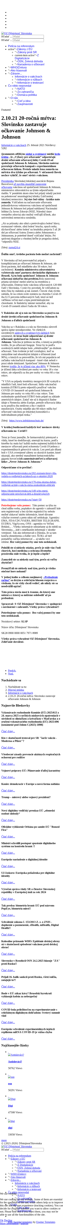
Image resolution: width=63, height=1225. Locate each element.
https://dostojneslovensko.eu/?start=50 (21, 499)
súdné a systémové (36, 154)
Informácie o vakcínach (28, 76)
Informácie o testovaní (30, 82)
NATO (21, 88)
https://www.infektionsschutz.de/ (26, 420)
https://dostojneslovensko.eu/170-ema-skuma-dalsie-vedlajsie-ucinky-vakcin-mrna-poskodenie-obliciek (28, 483)
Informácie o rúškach (29, 79)
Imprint (24, 1223)
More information (9, 1223)
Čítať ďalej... (8, 731)
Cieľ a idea (24, 101)
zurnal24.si (14, 247)
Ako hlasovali (19, 70)
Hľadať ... (6, 36)
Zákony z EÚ (24, 49)
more (4, 1140)
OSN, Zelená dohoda (30, 61)
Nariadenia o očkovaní (30, 64)
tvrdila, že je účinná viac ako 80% (28, 366)
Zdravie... (16, 73)
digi (10, 1127)
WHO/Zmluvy (19, 67)
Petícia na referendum (21, 46)
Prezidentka (7, 181)
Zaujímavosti (25, 104)
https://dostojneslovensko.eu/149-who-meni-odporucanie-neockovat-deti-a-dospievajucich (25, 492)
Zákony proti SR (27, 52)
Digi (10, 1105)
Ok (1, 1220)
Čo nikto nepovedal (19, 85)
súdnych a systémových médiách (32, 332)
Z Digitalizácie (27, 57)
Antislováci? (15, 1061)
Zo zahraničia (25, 91)
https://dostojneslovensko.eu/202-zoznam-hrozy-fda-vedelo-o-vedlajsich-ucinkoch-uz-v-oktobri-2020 (29, 475)
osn (10, 1083)
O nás (14, 97)
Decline (8, 1220)
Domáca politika (27, 94)
